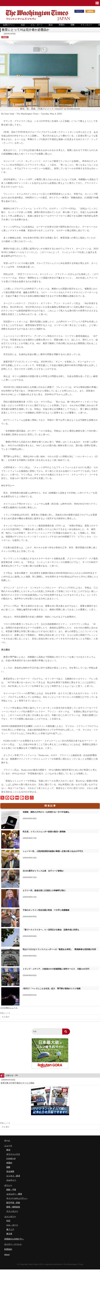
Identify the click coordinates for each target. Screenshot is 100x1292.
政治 (51, 25)
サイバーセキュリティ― (16, 1198)
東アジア (10, 1229)
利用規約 (8, 1249)
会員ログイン (9, 25)
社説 (23, 25)
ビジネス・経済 (13, 1176)
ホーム (7, 1140)
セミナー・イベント (13, 1244)
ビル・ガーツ (37, 25)
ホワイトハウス (13, 1154)
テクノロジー (86, 25)
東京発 (9, 1234)
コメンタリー (10, 1217)
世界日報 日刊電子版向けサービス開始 (17, 1083)
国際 (73, 25)
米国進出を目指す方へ (14, 1239)
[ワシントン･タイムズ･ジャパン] (38, 15)
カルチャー (11, 1180)
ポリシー (8, 1185)
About (7, 1255)
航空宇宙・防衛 (13, 1203)
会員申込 (90, 11)
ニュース (8, 1146)
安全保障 (10, 1171)
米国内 (62, 25)
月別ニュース (5, 1013)
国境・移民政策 (13, 1207)
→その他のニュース (9, 1008)
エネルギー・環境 (14, 1194)
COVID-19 (10, 1159)
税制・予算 (11, 1190)
